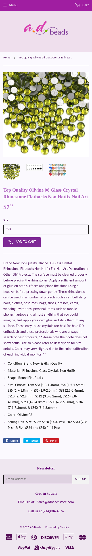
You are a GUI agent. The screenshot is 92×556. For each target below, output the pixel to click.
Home (6, 57)
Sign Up (80, 479)
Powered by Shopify (57, 527)
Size (5, 220)
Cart (85, 5)
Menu (13, 5)
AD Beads (35, 527)
